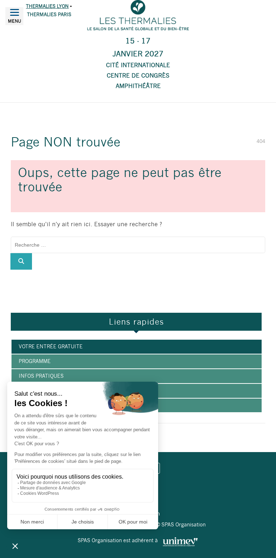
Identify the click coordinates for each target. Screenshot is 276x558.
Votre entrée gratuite (51, 346)
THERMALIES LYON (47, 6)
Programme (35, 361)
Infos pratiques (41, 376)
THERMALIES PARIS (49, 14)
